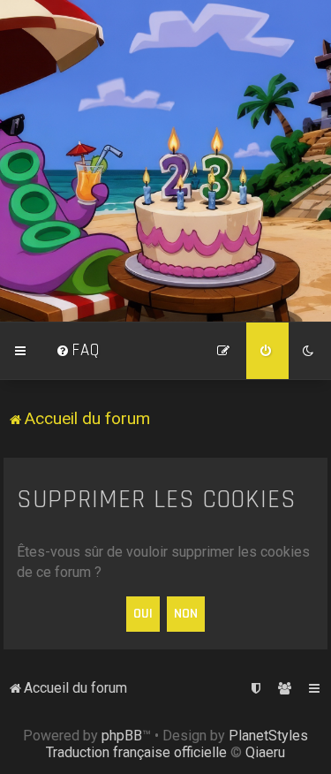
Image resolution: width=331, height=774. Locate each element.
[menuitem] (77, 350)
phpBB (122, 735)
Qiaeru (265, 752)
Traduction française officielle (136, 752)
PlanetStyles (268, 735)
